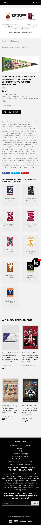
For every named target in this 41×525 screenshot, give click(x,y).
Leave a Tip (20, 448)
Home (4, 41)
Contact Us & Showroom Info (20, 446)
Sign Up (35, 503)
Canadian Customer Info (20, 459)
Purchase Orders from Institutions (20, 461)
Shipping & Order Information (20, 456)
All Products (14, 41)
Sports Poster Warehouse (22, 516)
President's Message (20, 454)
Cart (37, 3)
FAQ (20, 451)
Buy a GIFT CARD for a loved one (20, 464)
